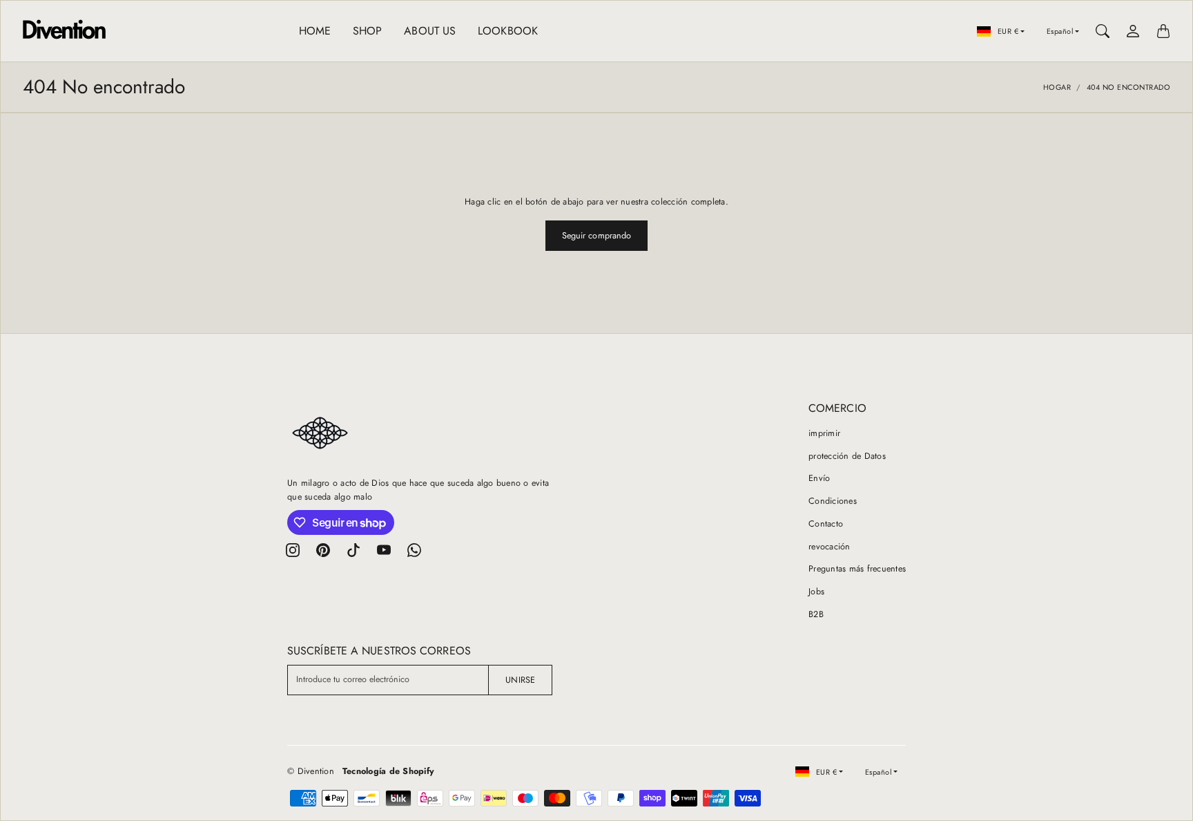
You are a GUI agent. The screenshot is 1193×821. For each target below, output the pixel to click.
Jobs (816, 591)
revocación (829, 546)
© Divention (310, 771)
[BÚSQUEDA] (1102, 31)
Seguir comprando (597, 235)
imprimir (824, 433)
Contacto (825, 524)
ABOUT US (430, 31)
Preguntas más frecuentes (857, 569)
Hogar (1057, 87)
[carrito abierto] (1163, 31)
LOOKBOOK (508, 31)
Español (1060, 31)
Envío (819, 478)
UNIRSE (520, 680)
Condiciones (832, 501)
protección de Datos (847, 456)
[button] (293, 550)
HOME (315, 31)
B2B (816, 614)
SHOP (367, 31)
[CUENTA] (1133, 31)
